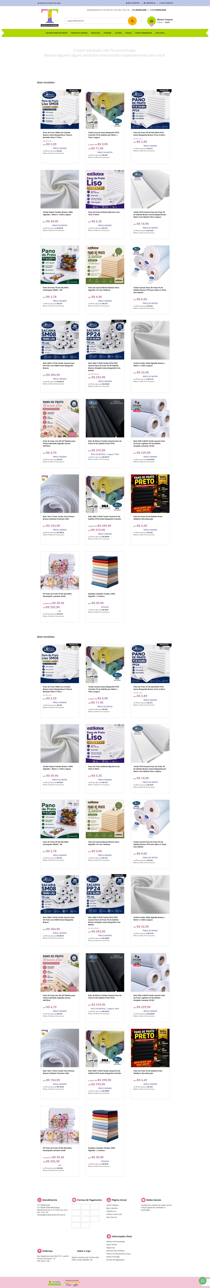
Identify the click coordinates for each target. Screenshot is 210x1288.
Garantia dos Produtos (115, 1250)
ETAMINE (107, 33)
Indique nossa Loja (114, 1214)
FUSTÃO (118, 33)
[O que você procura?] (132, 20)
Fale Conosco (111, 1217)
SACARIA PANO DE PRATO (56, 33)
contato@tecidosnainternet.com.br (51, 1215)
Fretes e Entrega (113, 1257)
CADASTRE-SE (150, 3)
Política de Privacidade (115, 1241)
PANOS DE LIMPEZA (79, 33)
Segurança (110, 1247)
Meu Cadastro (112, 1208)
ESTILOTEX (160, 33)
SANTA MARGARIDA (143, 33)
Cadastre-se (111, 1211)
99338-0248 (139, 10)
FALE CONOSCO (167, 3)
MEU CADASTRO (134, 3)
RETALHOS (95, 33)
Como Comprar (112, 1205)
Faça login (57, 3)
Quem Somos (111, 1244)
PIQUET (128, 33)
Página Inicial (119, 1199)
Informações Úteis (122, 1236)
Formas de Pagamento (115, 1260)
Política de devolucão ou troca (118, 1254)
